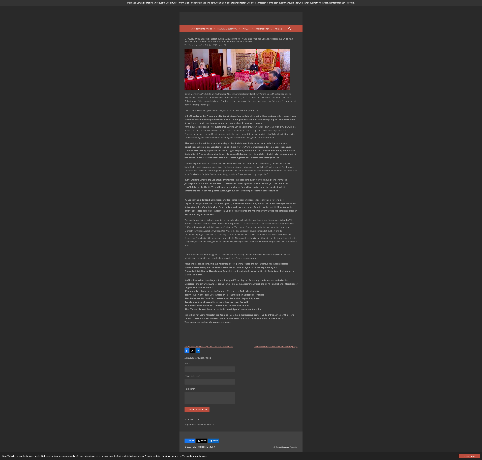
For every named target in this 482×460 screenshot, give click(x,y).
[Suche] (290, 28)
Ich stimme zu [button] (469, 456)
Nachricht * (190, 388)
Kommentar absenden (197, 409)
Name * (188, 363)
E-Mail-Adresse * (192, 376)
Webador (293, 447)
